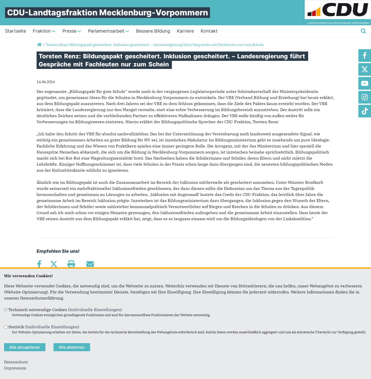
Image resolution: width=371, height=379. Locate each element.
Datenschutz (16, 361)
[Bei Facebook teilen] (39, 264)
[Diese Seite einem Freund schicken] (90, 264)
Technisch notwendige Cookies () (65, 309)
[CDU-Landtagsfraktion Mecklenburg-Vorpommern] (39, 44)
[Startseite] (338, 3)
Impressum (15, 367)
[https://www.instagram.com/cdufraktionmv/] (364, 97)
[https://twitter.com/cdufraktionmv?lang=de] (364, 69)
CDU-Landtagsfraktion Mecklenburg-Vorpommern (107, 12)
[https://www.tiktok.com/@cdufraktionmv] (364, 111)
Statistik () (43, 326)
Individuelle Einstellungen (95, 309)
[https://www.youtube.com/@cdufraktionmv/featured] (364, 83)
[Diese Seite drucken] (71, 264)
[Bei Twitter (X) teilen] (54, 264)
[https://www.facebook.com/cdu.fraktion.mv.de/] (364, 55)
